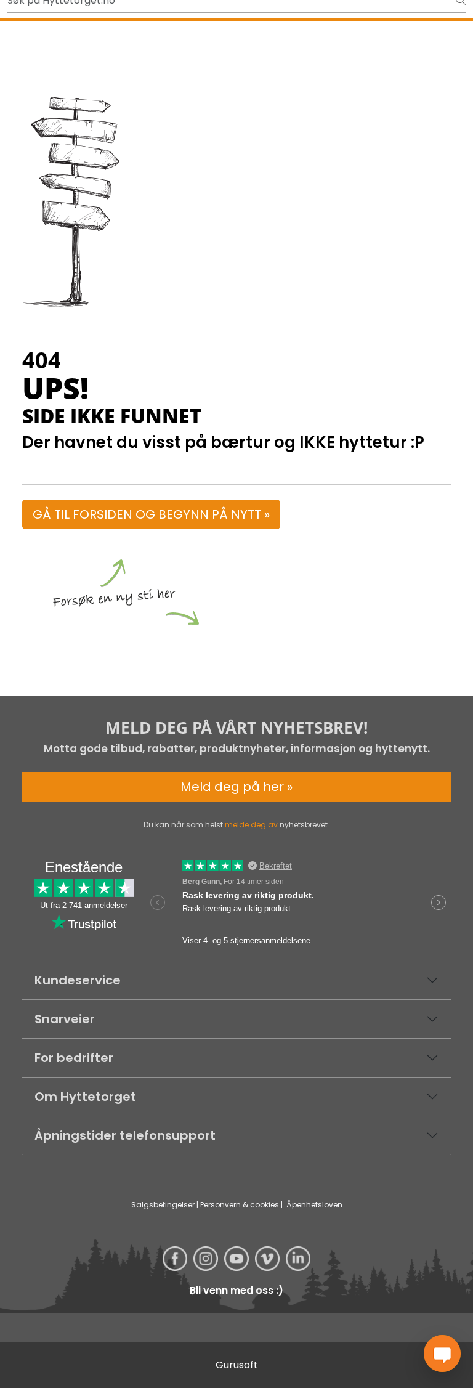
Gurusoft (237, 1365)
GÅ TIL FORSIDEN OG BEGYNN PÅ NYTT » (151, 514)
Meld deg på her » (236, 786)
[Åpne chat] (442, 1353)
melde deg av (251, 824)
